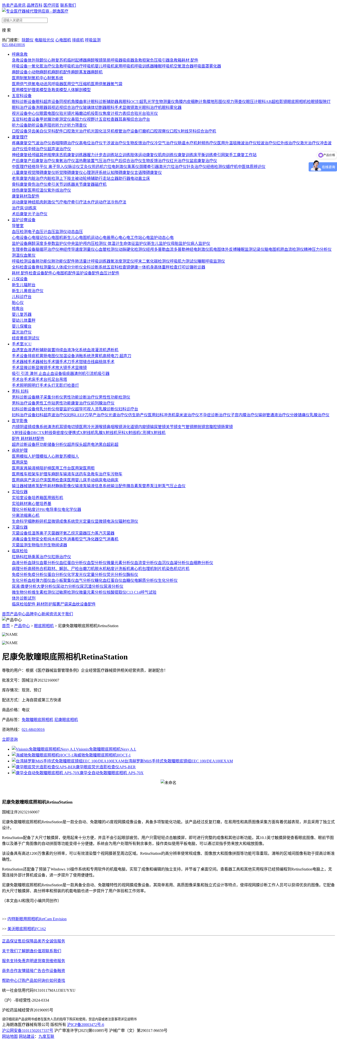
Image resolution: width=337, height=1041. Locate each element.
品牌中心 (33, 614)
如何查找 (57, 980)
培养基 (45, 504)
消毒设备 (20, 539)
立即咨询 (10, 739)
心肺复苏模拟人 (65, 456)
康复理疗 (20, 137)
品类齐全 (41, 941)
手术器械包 (37, 362)
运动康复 (20, 202)
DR (33, 433)
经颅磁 (33, 155)
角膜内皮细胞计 (189, 102)
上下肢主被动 (71, 178)
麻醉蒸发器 (81, 72)
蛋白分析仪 (57, 574)
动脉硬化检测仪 (132, 249)
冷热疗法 (118, 202)
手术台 (18, 379)
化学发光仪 (77, 574)
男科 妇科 (20, 391)
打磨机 (144, 131)
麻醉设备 (20, 72)
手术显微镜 (77, 368)
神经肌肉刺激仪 (41, 202)
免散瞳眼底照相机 (37, 720)
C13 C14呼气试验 (141, 592)
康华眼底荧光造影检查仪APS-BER (106, 767)
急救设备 (20, 60)
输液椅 (33, 468)
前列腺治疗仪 (102, 403)
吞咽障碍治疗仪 (65, 143)
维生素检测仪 (43, 592)
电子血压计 (37, 232)
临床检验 (20, 551)
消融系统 (83, 356)
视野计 (93, 119)
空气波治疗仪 (39, 143)
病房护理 (20, 450)
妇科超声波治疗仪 (51, 415)
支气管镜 (185, 427)
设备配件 (88, 604)
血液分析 (20, 563)
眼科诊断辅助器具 (106, 102)
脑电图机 (272, 249)
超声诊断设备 (24, 444)
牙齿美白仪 (37, 131)
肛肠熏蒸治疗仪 (37, 557)
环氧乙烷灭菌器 (73, 533)
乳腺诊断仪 (108, 409)
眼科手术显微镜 (120, 107)
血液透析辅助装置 (39, 350)
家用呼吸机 (124, 66)
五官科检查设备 (25, 119)
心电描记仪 (37, 237)
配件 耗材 (20, 439)
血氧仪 (30, 255)
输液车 (69, 474)
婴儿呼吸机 (104, 66)
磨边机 (85, 113)
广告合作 (41, 971)
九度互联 (46, 1036)
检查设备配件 (40, 273)
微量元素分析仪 (120, 563)
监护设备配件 (88, 273)
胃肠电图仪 (49, 356)
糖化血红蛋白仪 (108, 580)
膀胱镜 (199, 427)
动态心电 (166, 237)
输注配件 (118, 486)
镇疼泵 (33, 486)
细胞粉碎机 (37, 521)
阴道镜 (26, 427)
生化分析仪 (168, 580)
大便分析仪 (46, 586)
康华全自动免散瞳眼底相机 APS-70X (112, 773)
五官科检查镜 (118, 267)
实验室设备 (22, 498)
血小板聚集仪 (63, 580)
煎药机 (98, 167)
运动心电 (99, 237)
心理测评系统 (95, 172)
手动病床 (95, 480)
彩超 (114, 444)
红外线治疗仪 (288, 143)
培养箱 (37, 498)
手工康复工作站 (243, 155)
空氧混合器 (183, 66)
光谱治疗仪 (118, 415)
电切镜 (73, 427)
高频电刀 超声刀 (117, 356)
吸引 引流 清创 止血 (29, 373)
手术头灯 (47, 385)
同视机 (65, 102)
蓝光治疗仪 (22, 332)
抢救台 (18, 308)
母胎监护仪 (180, 243)
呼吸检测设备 (24, 261)
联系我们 (68, 5)
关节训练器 (65, 184)
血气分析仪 (85, 580)
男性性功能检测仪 (114, 397)
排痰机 (78, 40)
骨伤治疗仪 (37, 184)
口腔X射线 (179, 131)
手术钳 (77, 362)
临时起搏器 (77, 60)
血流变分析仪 (146, 563)
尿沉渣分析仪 (92, 586)
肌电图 (215, 249)
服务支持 (10, 961)
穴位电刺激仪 (115, 167)
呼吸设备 (20, 66)
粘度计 (33, 509)
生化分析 (20, 580)
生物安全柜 (37, 539)
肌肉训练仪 (168, 155)
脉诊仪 (74, 167)
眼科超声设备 (47, 102)
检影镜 (281, 102)
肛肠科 (18, 557)
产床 (32, 480)
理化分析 (20, 509)
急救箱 (176, 60)
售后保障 (26, 941)
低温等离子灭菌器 (43, 533)
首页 (6, 614)
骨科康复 (20, 184)
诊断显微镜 (37, 368)
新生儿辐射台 (24, 285)
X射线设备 (21, 433)
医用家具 (20, 468)
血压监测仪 (57, 232)
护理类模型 (37, 90)
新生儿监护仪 (159, 243)
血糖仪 (128, 580)
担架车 (33, 474)
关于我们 (65, 614)
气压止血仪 (176, 486)
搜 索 (6, 30)
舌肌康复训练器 (73, 155)
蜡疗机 (232, 167)
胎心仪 (18, 303)
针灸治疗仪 (196, 167)
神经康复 (20, 155)
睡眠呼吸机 (164, 66)
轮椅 (87, 178)
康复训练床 (187, 155)
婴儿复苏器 (22, 314)
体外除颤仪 (37, 60)
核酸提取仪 (116, 592)
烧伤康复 (20, 190)
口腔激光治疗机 (77, 131)
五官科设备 (22, 96)
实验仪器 (20, 492)
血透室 (18, 350)
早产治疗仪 (98, 415)
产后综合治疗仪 (128, 161)
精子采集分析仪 (49, 397)
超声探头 (75, 444)
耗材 (33, 439)
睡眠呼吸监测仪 (211, 261)
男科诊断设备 (24, 397)
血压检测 (20, 232)
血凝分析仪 (179, 563)
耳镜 (63, 427)
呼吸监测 (93, 40)
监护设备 (20, 243)
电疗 (67, 202)
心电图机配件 (64, 273)
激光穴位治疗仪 (173, 167)
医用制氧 (20, 78)
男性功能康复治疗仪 (73, 403)
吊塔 (63, 379)
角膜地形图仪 (214, 102)
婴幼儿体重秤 (24, 320)
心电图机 (63, 40)
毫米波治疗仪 (187, 415)
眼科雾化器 (172, 107)
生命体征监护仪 (133, 243)
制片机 (160, 569)
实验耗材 (20, 504)
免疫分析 (20, 574)
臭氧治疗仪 (65, 161)
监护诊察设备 (24, 220)
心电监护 (150, 237)
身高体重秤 (160, 267)
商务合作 (10, 971)
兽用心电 (114, 237)
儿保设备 (20, 279)
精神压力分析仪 (318, 249)
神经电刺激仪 (197, 249)
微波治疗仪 (247, 143)
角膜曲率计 (81, 102)
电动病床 (110, 480)
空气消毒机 (108, 539)
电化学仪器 (71, 509)
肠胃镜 (227, 427)
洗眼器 (41, 107)
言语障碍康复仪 (148, 172)
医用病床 (20, 480)
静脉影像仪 (65, 486)
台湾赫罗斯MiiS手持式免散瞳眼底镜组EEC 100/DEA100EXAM (178, 761)
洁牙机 (108, 131)
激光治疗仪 (310, 143)
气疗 (59, 202)
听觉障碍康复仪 (69, 172)
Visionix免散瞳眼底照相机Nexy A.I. (106, 749)
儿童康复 (20, 172)
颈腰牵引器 (149, 167)
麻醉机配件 (61, 72)
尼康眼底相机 (66, 720)
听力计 (61, 125)
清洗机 (53, 427)
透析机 (112, 350)
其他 (43, 155)
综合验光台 (136, 113)
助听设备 (35, 125)
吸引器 (104, 373)
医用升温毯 (227, 143)
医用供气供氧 (24, 84)
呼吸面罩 (201, 66)
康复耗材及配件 (25, 196)
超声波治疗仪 (59, 149)
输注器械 (20, 486)
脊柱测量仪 (45, 267)
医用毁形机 (53, 498)
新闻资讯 (49, 614)
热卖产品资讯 (14, 5)
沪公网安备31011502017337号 (27, 1030)
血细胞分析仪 (201, 563)
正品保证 (10, 941)
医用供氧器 (101, 84)
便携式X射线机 (81, 433)
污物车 (116, 474)
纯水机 (53, 539)
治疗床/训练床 (24, 208)
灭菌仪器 (20, 527)
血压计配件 (109, 273)
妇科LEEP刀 (78, 415)
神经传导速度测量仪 (77, 249)
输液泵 (81, 486)
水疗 (91, 202)
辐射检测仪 (128, 521)
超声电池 (91, 444)
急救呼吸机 (65, 66)
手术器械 (20, 362)
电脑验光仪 (44, 40)
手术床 (30, 379)
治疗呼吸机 (85, 66)
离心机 (33, 515)
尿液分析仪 (113, 586)
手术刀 (65, 362)
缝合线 (89, 362)
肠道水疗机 (187, 143)
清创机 (80, 373)
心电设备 (20, 237)
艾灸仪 (86, 167)
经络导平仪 (38, 167)
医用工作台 (61, 468)
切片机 (183, 569)
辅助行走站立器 (104, 178)
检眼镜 (313, 102)
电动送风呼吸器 (49, 84)
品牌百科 (34, 5)
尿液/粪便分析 (24, 586)
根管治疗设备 (126, 131)
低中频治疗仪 (35, 149)
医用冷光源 (89, 427)
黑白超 (105, 444)
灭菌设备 (20, 533)
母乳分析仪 (45, 409)
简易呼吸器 (112, 60)
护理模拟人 (41, 456)
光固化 (97, 131)
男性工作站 (45, 403)
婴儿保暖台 (22, 326)
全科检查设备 (24, 267)
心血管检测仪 (106, 249)
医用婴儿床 (77, 480)
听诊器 (199, 267)
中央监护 (75, 243)
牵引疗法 (79, 202)
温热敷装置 (85, 161)
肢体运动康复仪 (144, 155)
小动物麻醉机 (39, 72)
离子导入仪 (58, 167)
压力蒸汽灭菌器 (100, 533)
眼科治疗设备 (24, 107)
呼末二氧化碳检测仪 (152, 261)
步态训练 (106, 155)
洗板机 (124, 569)
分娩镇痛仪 (300, 415)
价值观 (39, 951)
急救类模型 (57, 90)
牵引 (51, 184)
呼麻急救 (20, 54)
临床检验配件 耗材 (28, 604)
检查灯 (176, 267)
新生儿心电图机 (77, 237)
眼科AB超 (266, 102)
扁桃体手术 (104, 362)
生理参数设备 (24, 249)
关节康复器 (85, 184)
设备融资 (57, 971)
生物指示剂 (37, 545)
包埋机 (148, 569)
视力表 (120, 113)
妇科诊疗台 (128, 409)
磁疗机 (101, 184)
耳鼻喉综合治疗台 (134, 119)
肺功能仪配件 (63, 261)
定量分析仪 (97, 574)
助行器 (124, 178)
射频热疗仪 (207, 143)
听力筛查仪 (77, 125)
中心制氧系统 (51, 78)
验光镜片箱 (69, 113)
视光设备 (20, 113)
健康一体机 (140, 267)
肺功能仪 (43, 261)
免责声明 (26, 961)
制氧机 (33, 78)
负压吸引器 (160, 60)
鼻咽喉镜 (114, 427)
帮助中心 (10, 980)
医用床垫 (20, 462)
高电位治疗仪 (91, 143)
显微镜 (101, 521)
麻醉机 (97, 72)
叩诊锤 (187, 267)
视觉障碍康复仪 (41, 172)
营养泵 (148, 486)
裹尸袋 (62, 604)
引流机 (92, 373)
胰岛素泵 (134, 486)
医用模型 (20, 90)
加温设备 (67, 356)
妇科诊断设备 (24, 409)
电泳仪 (112, 521)
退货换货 (41, 961)
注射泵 (160, 486)
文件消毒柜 (69, 539)
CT (38, 433)
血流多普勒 (176, 249)
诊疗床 (41, 480)
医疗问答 (51, 5)
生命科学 (20, 521)
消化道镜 (130, 427)
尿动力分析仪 (68, 586)
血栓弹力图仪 (39, 580)
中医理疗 (20, 167)
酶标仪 (132, 574)
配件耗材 (47, 486)
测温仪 (18, 255)
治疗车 (105, 474)
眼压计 (252, 102)
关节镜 (172, 427)
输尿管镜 (158, 427)
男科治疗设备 (24, 403)
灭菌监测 (20, 545)
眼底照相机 (297, 102)
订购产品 (26, 980)
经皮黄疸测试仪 (25, 338)
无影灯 (61, 385)
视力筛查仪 (236, 102)
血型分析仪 (97, 563)
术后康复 (20, 214)
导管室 (18, 226)
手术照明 (20, 385)
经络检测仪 (216, 167)
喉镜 (103, 427)
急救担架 (142, 60)
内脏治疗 (35, 178)
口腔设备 (20, 131)
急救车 (93, 474)
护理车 (45, 474)
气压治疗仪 (104, 161)
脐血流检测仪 (292, 249)
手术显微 (20, 368)
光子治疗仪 (37, 214)
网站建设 (27, 1036)
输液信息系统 (99, 486)
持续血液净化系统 (71, 350)
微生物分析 (22, 592)
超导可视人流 (87, 409)
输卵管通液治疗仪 (274, 415)
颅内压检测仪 (95, 243)
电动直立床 (140, 178)
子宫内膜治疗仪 (244, 415)
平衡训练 (205, 155)
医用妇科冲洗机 (161, 415)
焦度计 (108, 113)
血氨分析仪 (49, 563)
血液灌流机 (97, 350)
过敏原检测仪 (67, 592)
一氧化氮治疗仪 (41, 66)
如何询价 (41, 980)
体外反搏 (229, 249)
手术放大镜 (57, 368)
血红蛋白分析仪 (73, 563)
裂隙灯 (325, 102)
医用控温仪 (37, 190)
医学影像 (20, 421)
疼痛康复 (20, 143)
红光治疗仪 (179, 161)
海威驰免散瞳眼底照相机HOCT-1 (102, 755)
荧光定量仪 (85, 521)
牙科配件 (55, 131)
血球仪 (33, 563)
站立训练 (122, 155)
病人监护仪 (200, 243)
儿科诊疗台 (22, 297)
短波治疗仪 (266, 143)
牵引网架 (221, 155)
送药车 (81, 474)
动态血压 (75, 232)
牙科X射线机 (128, 433)
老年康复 (20, 178)
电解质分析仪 (146, 580)
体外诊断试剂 (24, 598)
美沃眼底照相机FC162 (26, 929)
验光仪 (152, 113)
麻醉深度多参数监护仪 (47, 243)
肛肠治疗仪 (61, 557)
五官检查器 (108, 119)
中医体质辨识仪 (251, 167)
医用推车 (20, 474)
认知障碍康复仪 (120, 172)
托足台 (53, 379)
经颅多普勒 (156, 249)
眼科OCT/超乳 (134, 102)
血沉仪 (164, 563)
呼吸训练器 (144, 66)
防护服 (50, 604)
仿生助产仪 (138, 415)
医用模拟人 (22, 456)
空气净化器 (89, 539)
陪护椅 (45, 468)
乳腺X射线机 (106, 433)
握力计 (93, 155)
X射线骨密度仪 (54, 433)
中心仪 (33, 113)
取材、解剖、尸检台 (65, 569)
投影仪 (97, 113)
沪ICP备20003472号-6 (85, 1025)
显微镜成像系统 (61, 521)
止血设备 (54, 373)
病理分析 (20, 569)
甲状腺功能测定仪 (55, 119)
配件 (40, 439)
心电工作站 (132, 237)
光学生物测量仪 (161, 102)
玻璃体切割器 (95, 107)
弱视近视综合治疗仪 (65, 107)
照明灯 (33, 385)
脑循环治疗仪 (47, 249)
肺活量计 (83, 261)
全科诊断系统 (95, 267)
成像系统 (39, 427)
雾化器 (215, 66)
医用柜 (89, 468)
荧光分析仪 (116, 574)
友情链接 (26, 971)
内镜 (16, 427)
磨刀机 (89, 569)
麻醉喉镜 (95, 60)
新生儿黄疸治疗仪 (27, 291)
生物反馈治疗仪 (140, 143)
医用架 (77, 468)
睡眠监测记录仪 (250, 249)
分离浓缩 (20, 515)
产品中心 (18, 614)
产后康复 (20, 161)
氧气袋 (116, 84)
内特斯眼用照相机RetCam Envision (37, 919)
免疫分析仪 (37, 574)
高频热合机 (37, 569)
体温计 (113, 243)
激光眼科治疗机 (148, 107)
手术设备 (20, 356)
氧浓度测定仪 (122, 261)
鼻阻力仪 (79, 119)
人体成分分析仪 (69, 267)
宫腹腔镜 (213, 427)
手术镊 (53, 362)
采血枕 (74, 604)
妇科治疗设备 (24, 415)
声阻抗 (49, 125)
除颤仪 (28, 40)
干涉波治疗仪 (114, 143)
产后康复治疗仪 (41, 161)
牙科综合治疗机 (202, 131)
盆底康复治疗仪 (203, 161)
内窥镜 (144, 427)
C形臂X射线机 (153, 433)
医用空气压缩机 (77, 84)
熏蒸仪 (133, 167)
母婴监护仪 (65, 409)
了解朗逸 (26, 951)
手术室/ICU (22, 344)
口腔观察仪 (160, 131)
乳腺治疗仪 (319, 415)
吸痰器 (128, 60)
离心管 (33, 504)
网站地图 (10, 1036)
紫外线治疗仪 (59, 190)
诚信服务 (57, 941)
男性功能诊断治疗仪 (81, 397)
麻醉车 (57, 474)
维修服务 (57, 961)
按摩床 (53, 155)
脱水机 (101, 569)
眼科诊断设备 (24, 102)
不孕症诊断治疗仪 (215, 415)
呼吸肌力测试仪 (183, 261)
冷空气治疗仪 (166, 143)
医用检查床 (57, 480)
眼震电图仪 (49, 113)
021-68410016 (13, 45)
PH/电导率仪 (50, 509)
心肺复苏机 (57, 60)
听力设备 (20, 125)
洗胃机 (97, 356)
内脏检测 (51, 178)
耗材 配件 (190, 60)
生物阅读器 (57, 545)
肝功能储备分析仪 (51, 444)
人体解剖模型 (79, 90)
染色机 (172, 569)
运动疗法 (103, 202)
